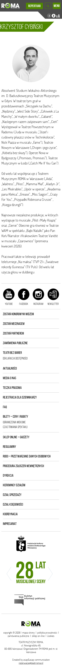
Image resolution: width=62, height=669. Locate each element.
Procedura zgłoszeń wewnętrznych (23, 466)
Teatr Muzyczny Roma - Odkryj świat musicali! (10, 6)
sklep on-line (38, 636)
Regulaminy (9, 446)
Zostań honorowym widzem (18, 314)
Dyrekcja (8, 475)
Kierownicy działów (14, 485)
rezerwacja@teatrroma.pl (31, 663)
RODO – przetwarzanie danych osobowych (27, 456)
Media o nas (9, 378)
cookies (50, 636)
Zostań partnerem (13, 333)
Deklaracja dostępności (15, 358)
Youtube (9, 303)
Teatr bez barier (12, 353)
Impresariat (10, 524)
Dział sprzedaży (12, 495)
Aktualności (10, 368)
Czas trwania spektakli (15, 427)
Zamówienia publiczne (15, 343)
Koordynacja (10, 514)
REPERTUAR (34, 6)
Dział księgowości (13, 504)
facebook (23, 303)
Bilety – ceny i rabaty (15, 416)
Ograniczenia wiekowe (14, 422)
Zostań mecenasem (14, 324)
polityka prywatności (47, 632)
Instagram (38, 303)
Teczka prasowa (12, 388)
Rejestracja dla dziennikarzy (20, 397)
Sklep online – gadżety (16, 437)
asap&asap (28, 659)
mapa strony (28, 632)
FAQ (5, 407)
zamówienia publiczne (18, 636)
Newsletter (53, 303)
